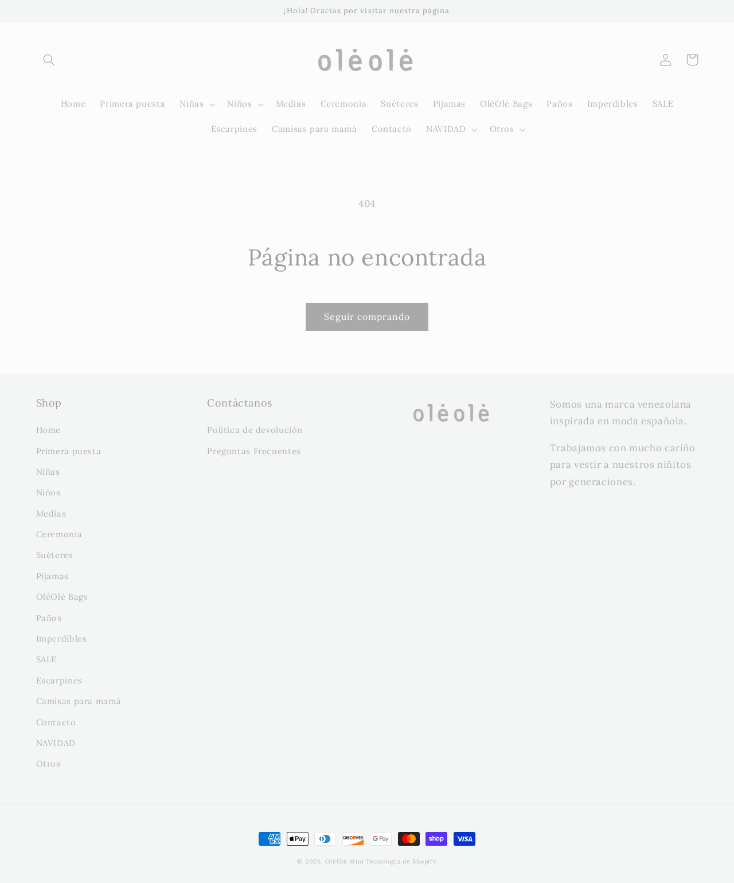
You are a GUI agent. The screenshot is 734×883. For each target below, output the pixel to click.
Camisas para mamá (79, 701)
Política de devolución (255, 429)
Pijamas (52, 576)
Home (48, 429)
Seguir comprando (367, 316)
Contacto (56, 722)
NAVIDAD (56, 742)
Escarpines (59, 680)
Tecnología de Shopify (401, 861)
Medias (51, 513)
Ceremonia (59, 534)
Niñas (48, 471)
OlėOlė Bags (62, 596)
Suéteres (54, 554)
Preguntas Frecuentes (254, 451)
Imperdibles (61, 638)
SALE (46, 659)
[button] (49, 59)
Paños (49, 617)
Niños (48, 492)
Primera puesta (68, 451)
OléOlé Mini (344, 861)
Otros (48, 763)
